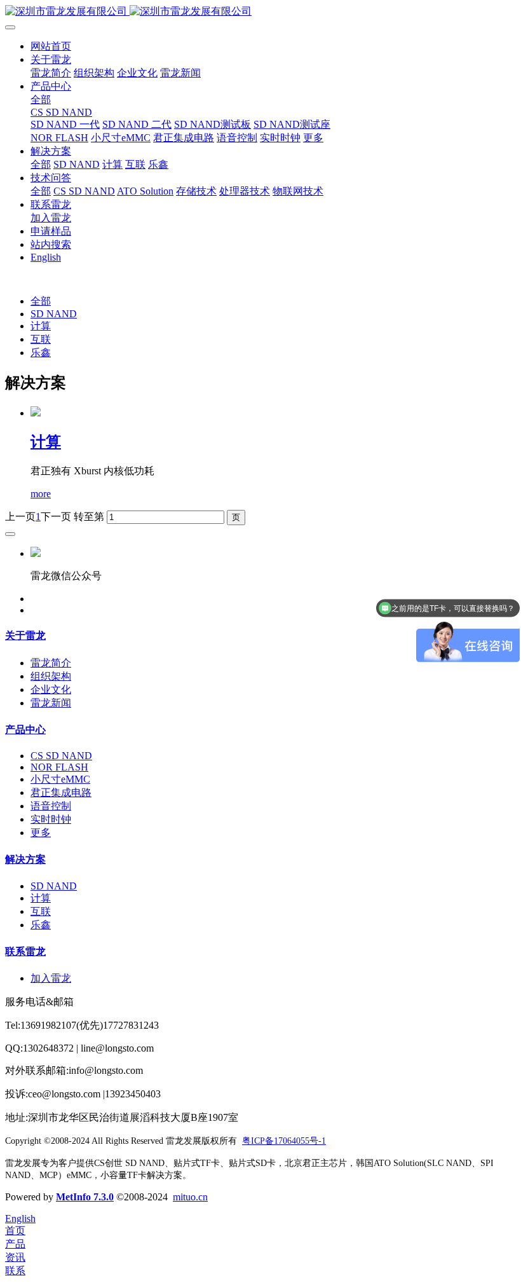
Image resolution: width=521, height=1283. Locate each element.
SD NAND (53, 313)
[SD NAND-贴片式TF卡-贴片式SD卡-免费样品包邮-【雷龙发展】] (260, 11)
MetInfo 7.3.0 (85, 1196)
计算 (40, 325)
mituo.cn (190, 1196)
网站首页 (50, 46)
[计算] (35, 413)
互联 (40, 339)
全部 (40, 99)
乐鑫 (40, 352)
